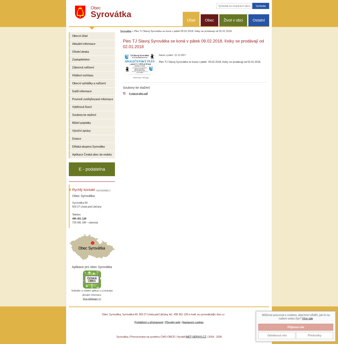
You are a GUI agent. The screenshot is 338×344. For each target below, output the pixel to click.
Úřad (191, 20)
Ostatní (259, 20)
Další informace (82, 91)
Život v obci (233, 20)
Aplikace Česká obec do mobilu (92, 154)
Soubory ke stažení (84, 114)
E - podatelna (92, 169)
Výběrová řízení (82, 106)
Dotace (76, 138)
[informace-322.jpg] (139, 65)
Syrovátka (125, 31)
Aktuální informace (83, 43)
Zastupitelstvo (81, 59)
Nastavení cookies (193, 322)
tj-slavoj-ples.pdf (138, 93)
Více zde (307, 318)
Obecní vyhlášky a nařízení (89, 83)
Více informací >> (92, 299)
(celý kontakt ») (103, 190)
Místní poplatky (81, 122)
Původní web (172, 322)
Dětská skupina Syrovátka (88, 146)
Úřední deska (80, 51)
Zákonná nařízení (83, 67)
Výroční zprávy (81, 130)
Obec (209, 20)
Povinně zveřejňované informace (92, 99)
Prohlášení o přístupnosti (148, 322)
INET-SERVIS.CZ (196, 336)
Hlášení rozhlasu (82, 75)
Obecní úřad (79, 35)
